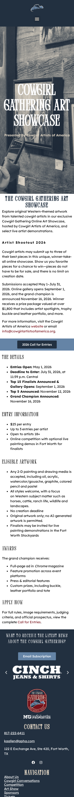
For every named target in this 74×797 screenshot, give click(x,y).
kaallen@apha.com (19, 741)
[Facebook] (33, 762)
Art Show (11, 789)
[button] (37, 19)
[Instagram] (41, 762)
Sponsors (11, 792)
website (37, 326)
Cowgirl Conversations (22, 781)
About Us (11, 777)
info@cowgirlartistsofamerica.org (28, 331)
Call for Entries (29, 622)
